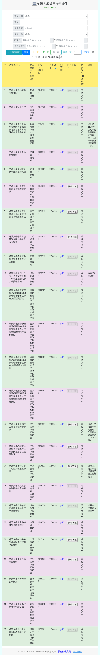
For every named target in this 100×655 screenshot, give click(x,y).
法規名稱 (13, 65)
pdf (62, 90)
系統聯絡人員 (64, 651)
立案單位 (32, 66)
